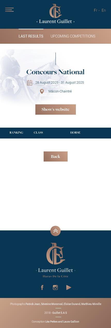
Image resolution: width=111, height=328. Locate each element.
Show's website (55, 109)
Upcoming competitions (73, 36)
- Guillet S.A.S (55, 313)
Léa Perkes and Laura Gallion (62, 321)
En (104, 10)
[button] (15, 18)
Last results (31, 36)
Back (55, 157)
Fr (95, 10)
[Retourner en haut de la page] (55, 231)
